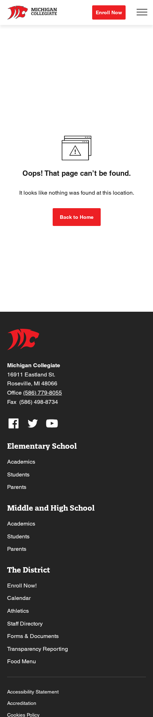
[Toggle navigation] (142, 12)
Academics (21, 461)
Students (18, 474)
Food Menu (21, 661)
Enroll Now (109, 12)
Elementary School (42, 446)
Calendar (19, 598)
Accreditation (21, 703)
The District (28, 569)
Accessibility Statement (33, 692)
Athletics (18, 610)
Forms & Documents (33, 636)
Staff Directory (25, 623)
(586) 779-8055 (42, 392)
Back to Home (77, 217)
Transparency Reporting (37, 648)
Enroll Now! (22, 585)
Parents (16, 487)
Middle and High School (51, 508)
